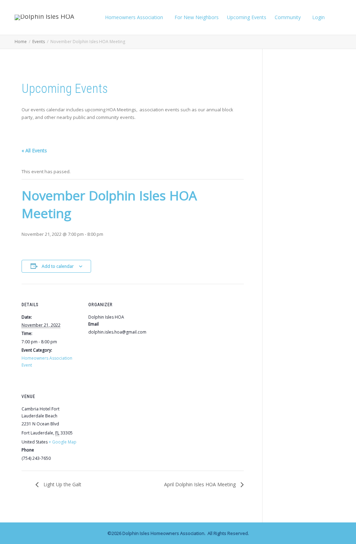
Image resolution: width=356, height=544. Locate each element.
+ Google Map (62, 442)
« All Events (34, 150)
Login (318, 17)
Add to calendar (58, 266)
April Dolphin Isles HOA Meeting (200, 484)
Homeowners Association (134, 17)
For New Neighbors (197, 17)
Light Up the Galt (61, 484)
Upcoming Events (246, 17)
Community (288, 17)
